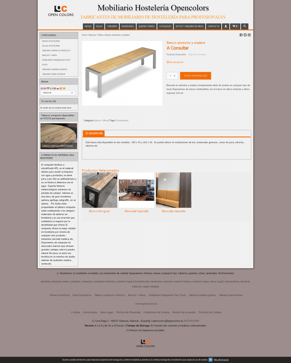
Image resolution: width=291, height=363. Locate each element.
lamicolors (157, 304)
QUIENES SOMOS (147, 26)
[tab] (94, 133)
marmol (168, 304)
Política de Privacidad (128, 335)
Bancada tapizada (137, 211)
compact (75, 304)
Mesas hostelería (51, 41)
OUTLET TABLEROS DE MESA (189, 26)
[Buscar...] (244, 26)
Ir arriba (75, 335)
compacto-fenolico (105, 304)
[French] (45, 88)
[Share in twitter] (245, 35)
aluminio (45, 304)
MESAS (88, 26)
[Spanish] (61, 88)
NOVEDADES (128, 26)
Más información (221, 359)
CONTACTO (213, 26)
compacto (87, 304)
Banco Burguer (99, 211)
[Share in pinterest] (249, 35)
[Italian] (51, 88)
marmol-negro (200, 304)
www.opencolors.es (146, 326)
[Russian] (57, 88)
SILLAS (99, 26)
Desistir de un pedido (184, 335)
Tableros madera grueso (54, 69)
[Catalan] (64, 88)
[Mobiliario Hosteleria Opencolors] (145, 11)
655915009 (192, 343)
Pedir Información (195, 75)
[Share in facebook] (241, 35)
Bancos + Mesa (49, 55)
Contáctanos (90, 335)
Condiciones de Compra (156, 335)
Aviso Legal (106, 335)
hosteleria (139, 304)
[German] (48, 88)
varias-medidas (150, 309)
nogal (220, 304)
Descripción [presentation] (95, 133)
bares (66, 304)
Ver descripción (176, 62)
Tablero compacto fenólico (56, 50)
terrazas (245, 304)
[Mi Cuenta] (225, 26)
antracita (56, 304)
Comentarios (122, 120)
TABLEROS (112, 26)
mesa (213, 304)
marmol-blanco (182, 304)
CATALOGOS (165, 26)
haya (129, 304)
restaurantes (232, 304)
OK (210, 359)
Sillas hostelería (51, 45)
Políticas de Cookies (210, 335)
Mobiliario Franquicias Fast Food (56, 62)
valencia (136, 309)
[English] (41, 88)
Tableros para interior (53, 74)
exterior (121, 304)
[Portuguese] (54, 88)
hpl (147, 304)
